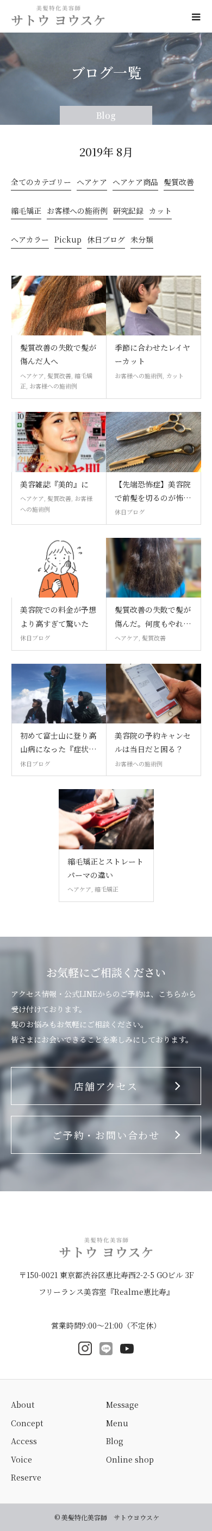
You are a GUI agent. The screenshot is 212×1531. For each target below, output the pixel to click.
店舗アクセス (106, 1086)
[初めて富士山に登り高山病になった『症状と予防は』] (59, 694)
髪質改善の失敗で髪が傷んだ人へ (58, 354)
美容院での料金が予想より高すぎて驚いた (58, 616)
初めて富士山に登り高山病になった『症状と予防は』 (58, 743)
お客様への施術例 (77, 212)
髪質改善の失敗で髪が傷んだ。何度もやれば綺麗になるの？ (153, 617)
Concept (27, 1423)
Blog (114, 1440)
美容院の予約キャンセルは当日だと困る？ (153, 742)
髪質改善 (179, 183)
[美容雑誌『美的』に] (59, 442)
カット (160, 212)
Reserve (26, 1477)
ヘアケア (92, 183)
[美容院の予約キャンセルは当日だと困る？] (153, 694)
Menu (117, 1423)
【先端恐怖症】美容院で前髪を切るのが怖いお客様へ (153, 492)
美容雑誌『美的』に (54, 484)
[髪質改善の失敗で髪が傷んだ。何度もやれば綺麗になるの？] (153, 568)
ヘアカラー (30, 241)
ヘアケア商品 (135, 183)
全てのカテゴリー (41, 183)
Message (122, 1404)
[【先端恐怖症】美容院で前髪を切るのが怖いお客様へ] (153, 442)
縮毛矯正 (26, 212)
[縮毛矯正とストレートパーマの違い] (106, 819)
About (22, 1404)
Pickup (68, 241)
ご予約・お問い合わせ (106, 1135)
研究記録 (128, 212)
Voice (21, 1459)
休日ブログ (106, 241)
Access (24, 1440)
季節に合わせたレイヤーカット (152, 354)
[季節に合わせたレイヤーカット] (153, 306)
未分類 (141, 241)
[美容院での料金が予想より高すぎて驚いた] (59, 568)
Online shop (130, 1459)
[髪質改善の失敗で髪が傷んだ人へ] (59, 306)
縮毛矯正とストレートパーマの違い (105, 868)
